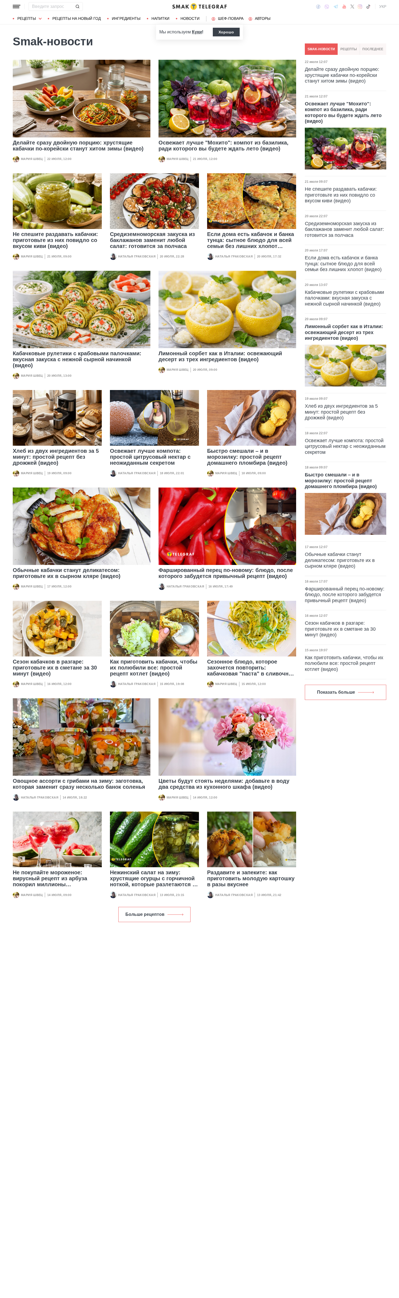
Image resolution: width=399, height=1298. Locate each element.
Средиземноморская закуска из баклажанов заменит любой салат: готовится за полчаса (152, 240)
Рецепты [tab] (348, 49)
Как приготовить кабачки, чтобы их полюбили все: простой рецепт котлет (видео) (153, 668)
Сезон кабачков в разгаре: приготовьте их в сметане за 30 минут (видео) (55, 668)
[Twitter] (352, 6)
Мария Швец (32, 159)
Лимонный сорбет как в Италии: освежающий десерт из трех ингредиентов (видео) (220, 356)
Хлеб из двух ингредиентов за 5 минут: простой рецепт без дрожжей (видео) (56, 457)
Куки (197, 32)
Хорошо (226, 32)
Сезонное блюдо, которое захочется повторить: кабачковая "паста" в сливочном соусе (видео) (251, 671)
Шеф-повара (230, 18)
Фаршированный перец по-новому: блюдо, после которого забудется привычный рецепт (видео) (226, 573)
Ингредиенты (126, 18)
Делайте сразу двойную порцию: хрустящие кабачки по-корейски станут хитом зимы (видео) (78, 146)
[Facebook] (318, 6)
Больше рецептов (144, 914)
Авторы (262, 18)
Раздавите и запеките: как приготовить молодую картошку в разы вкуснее (250, 878)
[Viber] (326, 7)
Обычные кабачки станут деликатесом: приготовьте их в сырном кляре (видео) (67, 573)
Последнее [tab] (372, 49)
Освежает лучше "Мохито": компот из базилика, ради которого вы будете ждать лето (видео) (224, 146)
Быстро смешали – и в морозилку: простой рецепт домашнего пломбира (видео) (247, 457)
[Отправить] (77, 6)
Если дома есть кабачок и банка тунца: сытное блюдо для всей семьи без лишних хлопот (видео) (250, 243)
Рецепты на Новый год (76, 18)
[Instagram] (360, 6)
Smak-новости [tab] (321, 49)
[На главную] (199, 6)
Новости (189, 18)
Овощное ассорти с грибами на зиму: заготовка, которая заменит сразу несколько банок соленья (79, 784)
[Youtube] (344, 6)
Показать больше (336, 692)
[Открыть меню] (16, 6)
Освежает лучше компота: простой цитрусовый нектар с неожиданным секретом (150, 457)
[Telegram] (335, 6)
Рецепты (26, 18)
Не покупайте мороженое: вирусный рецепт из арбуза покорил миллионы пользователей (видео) (50, 881)
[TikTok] (368, 6)
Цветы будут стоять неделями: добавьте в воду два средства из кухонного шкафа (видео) (224, 784)
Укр (382, 6)
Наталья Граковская (137, 256)
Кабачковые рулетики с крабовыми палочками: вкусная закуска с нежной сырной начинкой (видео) (77, 359)
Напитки (160, 18)
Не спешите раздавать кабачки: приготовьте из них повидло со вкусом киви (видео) (55, 240)
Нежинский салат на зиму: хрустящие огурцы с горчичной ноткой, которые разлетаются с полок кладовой (152, 881)
